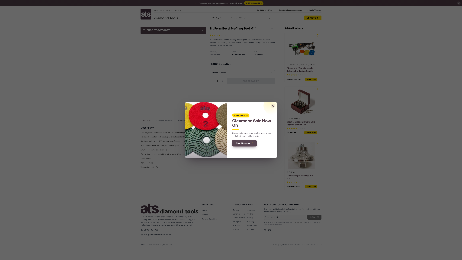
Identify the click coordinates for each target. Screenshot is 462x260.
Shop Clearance (243, 143)
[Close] (273, 106)
